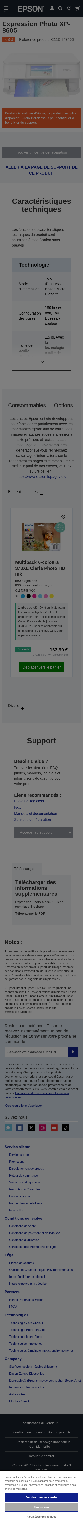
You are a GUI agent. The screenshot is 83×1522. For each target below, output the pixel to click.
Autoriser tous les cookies (41, 1497)
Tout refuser (41, 1507)
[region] (41, 1496)
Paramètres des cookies (41, 1516)
